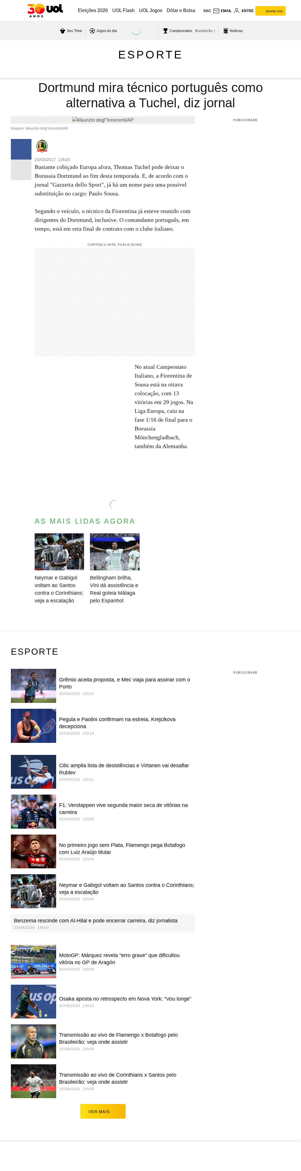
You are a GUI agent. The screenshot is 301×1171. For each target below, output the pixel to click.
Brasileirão (204, 31)
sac (207, 11)
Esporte (150, 54)
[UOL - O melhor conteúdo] (45, 10)
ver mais (98, 1111)
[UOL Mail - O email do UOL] (222, 10)
